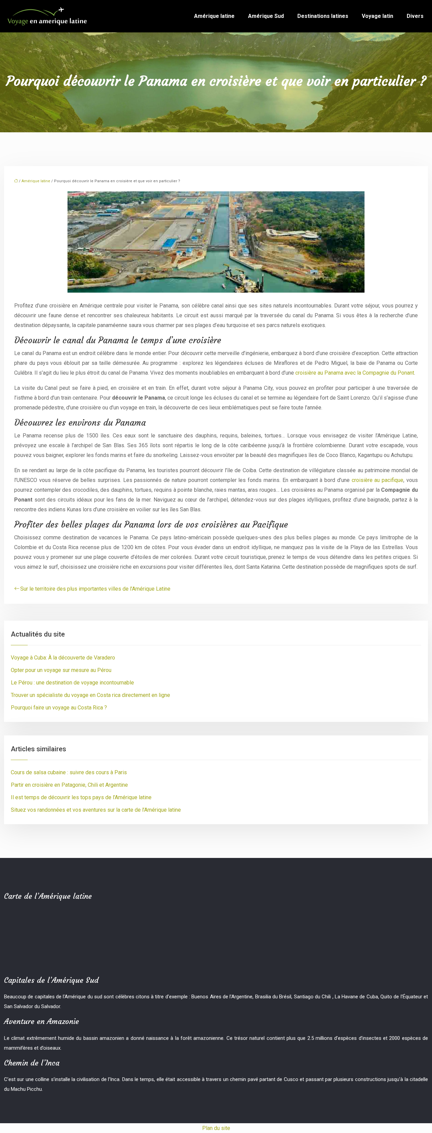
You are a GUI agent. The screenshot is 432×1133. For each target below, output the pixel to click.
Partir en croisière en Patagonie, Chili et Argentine (69, 785)
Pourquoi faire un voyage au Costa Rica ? (59, 707)
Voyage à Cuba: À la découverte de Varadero (63, 657)
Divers (415, 16)
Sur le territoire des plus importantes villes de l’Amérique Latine (95, 589)
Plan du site (216, 1128)
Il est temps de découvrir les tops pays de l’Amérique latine (81, 797)
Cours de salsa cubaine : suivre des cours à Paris (69, 772)
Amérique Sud (266, 16)
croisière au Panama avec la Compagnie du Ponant (354, 373)
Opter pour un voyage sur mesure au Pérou (61, 670)
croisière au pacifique (378, 480)
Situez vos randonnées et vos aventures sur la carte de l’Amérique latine (96, 810)
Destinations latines (322, 16)
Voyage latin (377, 16)
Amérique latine (214, 16)
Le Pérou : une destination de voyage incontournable (72, 682)
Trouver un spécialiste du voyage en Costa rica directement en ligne (90, 695)
